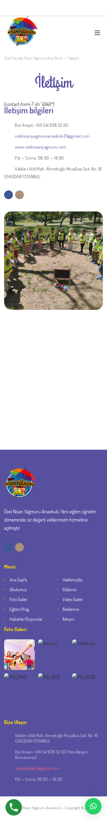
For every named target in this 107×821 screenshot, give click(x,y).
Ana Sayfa (18, 579)
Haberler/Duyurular (26, 619)
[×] (93, 806)
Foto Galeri (18, 599)
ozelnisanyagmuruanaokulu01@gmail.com (52, 136)
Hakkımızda (72, 579)
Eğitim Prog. (20, 609)
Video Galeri (73, 599)
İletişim (68, 619)
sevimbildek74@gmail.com (37, 768)
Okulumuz (18, 589)
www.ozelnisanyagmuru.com (40, 147)
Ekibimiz (70, 589)
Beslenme (71, 609)
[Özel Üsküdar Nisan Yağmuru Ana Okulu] (22, 32)
